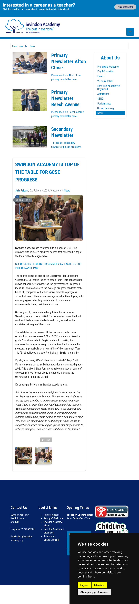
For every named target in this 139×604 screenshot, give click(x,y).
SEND (100, 98)
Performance (104, 103)
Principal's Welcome (108, 66)
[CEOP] (111, 511)
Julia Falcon (21, 190)
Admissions (103, 93)
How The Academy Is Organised (108, 87)
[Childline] (111, 528)
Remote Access (51, 514)
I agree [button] (84, 585)
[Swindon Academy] (32, 26)
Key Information (105, 71)
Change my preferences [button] (94, 592)
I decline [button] (99, 585)
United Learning (105, 108)
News (67, 190)
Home (14, 46)
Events (100, 76)
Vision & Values (105, 81)
